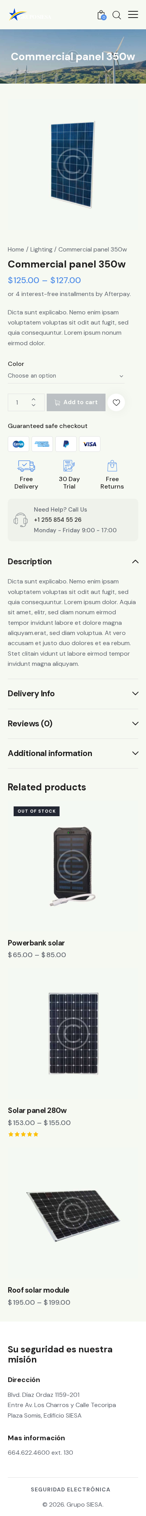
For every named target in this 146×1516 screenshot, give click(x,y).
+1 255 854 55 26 (57, 520)
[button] (116, 402)
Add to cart (80, 402)
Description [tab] (30, 562)
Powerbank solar (36, 943)
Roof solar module (38, 1290)
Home (16, 249)
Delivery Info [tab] (31, 693)
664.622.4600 (29, 1452)
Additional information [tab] (50, 753)
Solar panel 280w (37, 1110)
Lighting (41, 249)
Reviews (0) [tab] (30, 723)
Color (16, 364)
